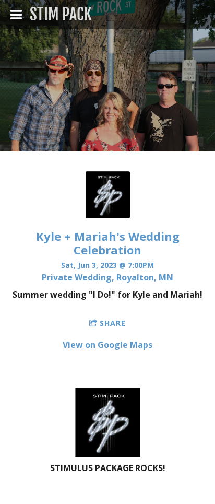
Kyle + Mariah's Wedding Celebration (108, 242)
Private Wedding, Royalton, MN (107, 277)
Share (113, 323)
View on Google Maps (107, 344)
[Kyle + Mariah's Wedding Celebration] (108, 215)
